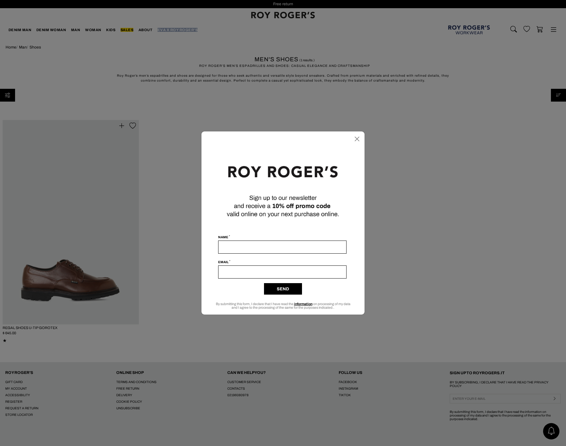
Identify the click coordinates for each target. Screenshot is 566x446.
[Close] (357, 139)
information (303, 304)
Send (283, 289)
